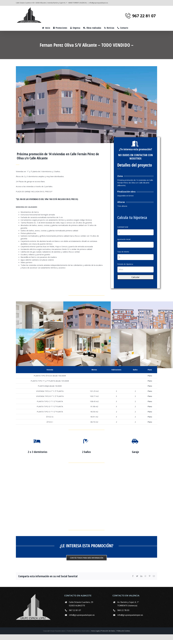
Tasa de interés (123, 252)
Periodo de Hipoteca (125, 264)
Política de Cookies (123, 631)
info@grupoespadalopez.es (98, 3)
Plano (150, 375)
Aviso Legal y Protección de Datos (103, 631)
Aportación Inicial (123, 239)
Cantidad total (122, 227)
